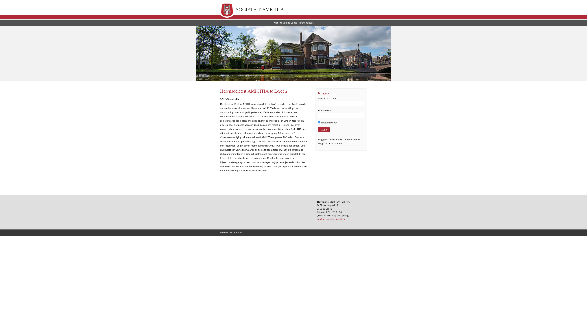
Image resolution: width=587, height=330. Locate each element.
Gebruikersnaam (327, 98)
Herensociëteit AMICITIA (253, 10)
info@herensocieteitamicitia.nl (331, 219)
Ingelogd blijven (328, 122)
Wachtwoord (325, 110)
